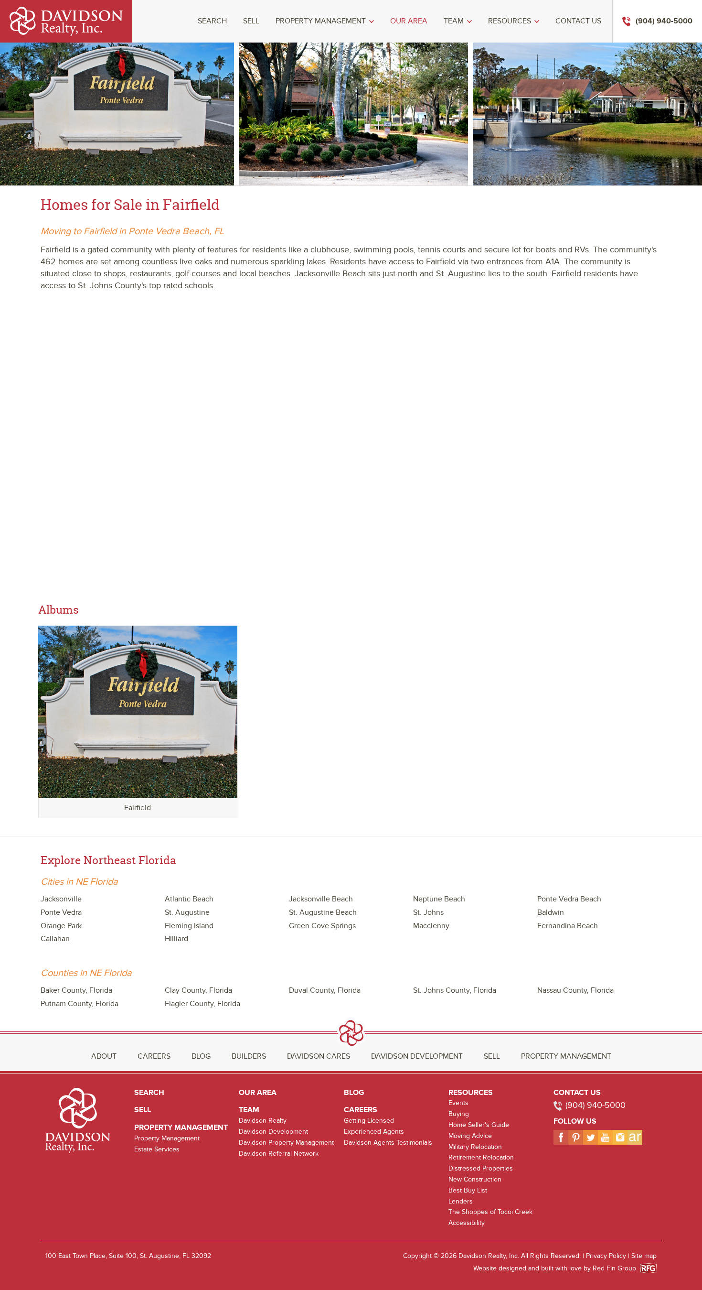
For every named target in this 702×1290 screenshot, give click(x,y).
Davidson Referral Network (279, 1153)
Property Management (321, 21)
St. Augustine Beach (323, 912)
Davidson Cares (318, 1056)
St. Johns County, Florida (454, 990)
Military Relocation (475, 1147)
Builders (249, 1056)
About (104, 1056)
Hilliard (176, 938)
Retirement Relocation (481, 1157)
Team (454, 21)
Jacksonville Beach (321, 899)
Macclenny (431, 926)
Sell (251, 21)
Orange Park (61, 926)
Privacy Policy (606, 1256)
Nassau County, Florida (575, 990)
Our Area (408, 21)
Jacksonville (61, 899)
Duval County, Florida (325, 990)
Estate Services (157, 1149)
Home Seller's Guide (478, 1125)
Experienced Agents (374, 1131)
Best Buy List (467, 1190)
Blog (201, 1056)
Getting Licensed (369, 1121)
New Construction (474, 1179)
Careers (154, 1056)
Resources (509, 21)
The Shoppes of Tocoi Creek (490, 1212)
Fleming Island (189, 926)
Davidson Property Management (286, 1142)
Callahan (55, 938)
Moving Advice (470, 1136)
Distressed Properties (480, 1168)
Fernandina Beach (567, 926)
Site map (644, 1256)
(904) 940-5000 (595, 1105)
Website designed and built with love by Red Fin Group (558, 1268)
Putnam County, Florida (79, 1003)
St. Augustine (187, 912)
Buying (458, 1114)
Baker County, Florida (76, 990)
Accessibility (466, 1223)
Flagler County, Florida (202, 1003)
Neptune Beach (439, 899)
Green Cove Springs (322, 926)
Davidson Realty (263, 1121)
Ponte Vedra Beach (569, 899)
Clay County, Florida (198, 990)
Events (458, 1103)
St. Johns (428, 912)
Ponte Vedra (61, 912)
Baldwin (550, 912)
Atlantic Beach (189, 899)
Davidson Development (417, 1056)
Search (212, 21)
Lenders (460, 1201)
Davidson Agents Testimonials (388, 1142)
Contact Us (578, 21)
